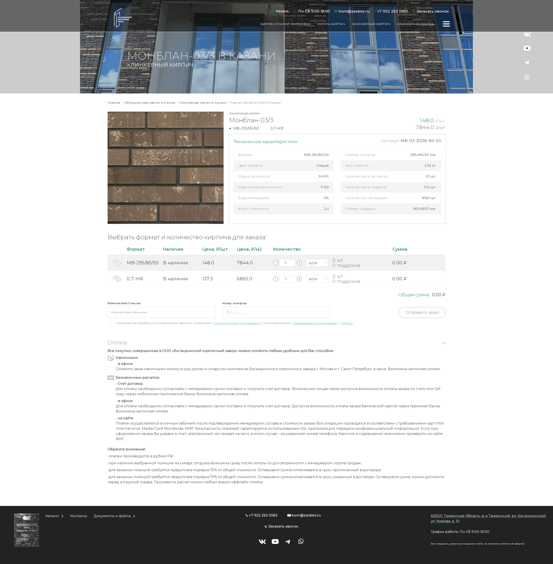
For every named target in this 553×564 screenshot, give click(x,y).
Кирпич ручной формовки (286, 24)
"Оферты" (346, 323)
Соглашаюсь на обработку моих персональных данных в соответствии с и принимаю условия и (234, 323)
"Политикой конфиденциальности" (237, 323)
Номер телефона (234, 303)
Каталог (52, 516)
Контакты (78, 516)
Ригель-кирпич (331, 24)
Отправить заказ (422, 312)
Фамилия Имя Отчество (124, 303)
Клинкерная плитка (415, 24)
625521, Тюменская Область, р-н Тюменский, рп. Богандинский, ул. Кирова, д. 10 (488, 518)
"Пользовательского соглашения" (314, 323)
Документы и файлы (112, 516)
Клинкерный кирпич (371, 24)
